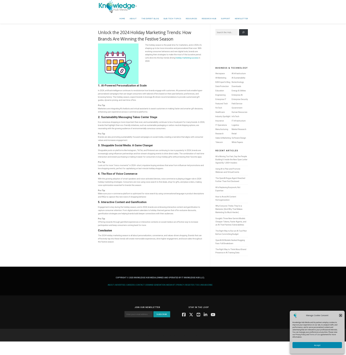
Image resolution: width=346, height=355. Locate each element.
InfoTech (235, 116)
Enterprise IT (220, 99)
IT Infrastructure (239, 121)
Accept (317, 345)
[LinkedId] (205, 314)
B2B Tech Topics (172, 19)
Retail (234, 134)
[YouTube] (198, 314)
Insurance (219, 121)
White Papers (237, 142)
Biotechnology (238, 82)
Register (189, 285)
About (133, 19)
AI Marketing (220, 78)
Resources (191, 19)
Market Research (239, 129)
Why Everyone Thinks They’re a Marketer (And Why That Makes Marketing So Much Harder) (228, 209)
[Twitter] (191, 314)
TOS (197, 285)
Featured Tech (221, 104)
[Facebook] (184, 314)
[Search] (243, 32)
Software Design (239, 138)
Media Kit (170, 285)
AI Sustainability (238, 78)
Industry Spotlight (222, 116)
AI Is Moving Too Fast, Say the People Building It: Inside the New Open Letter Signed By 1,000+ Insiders (231, 159)
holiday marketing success (187, 58)
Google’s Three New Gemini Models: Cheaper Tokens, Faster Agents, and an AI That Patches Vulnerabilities (230, 221)
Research (219, 134)
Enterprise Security (240, 99)
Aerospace (220, 73)
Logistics (235, 125)
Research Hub (209, 19)
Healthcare (220, 112)
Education (219, 91)
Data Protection (222, 86)
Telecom (219, 142)
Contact (140, 285)
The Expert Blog (150, 19)
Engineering (220, 95)
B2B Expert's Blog (222, 82)
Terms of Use (315, 334)
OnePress (181, 335)
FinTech (218, 108)
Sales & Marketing (223, 138)
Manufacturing (221, 129)
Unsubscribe (206, 285)
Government (237, 108)
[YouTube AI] (213, 314)
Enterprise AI (237, 95)
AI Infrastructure (239, 73)
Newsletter (241, 19)
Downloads (236, 86)
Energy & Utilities (239, 91)
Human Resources (239, 112)
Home (122, 19)
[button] (340, 315)
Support (225, 19)
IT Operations (221, 125)
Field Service (237, 104)
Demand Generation (155, 285)
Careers (130, 285)
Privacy (180, 285)
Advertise (120, 285)
